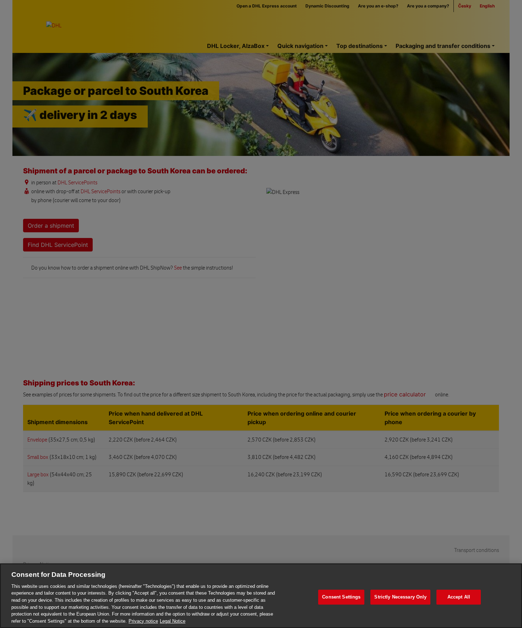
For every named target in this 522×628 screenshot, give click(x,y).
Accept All (458, 597)
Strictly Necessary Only (400, 597)
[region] (261, 595)
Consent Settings (341, 597)
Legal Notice (172, 620)
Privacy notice (143, 620)
